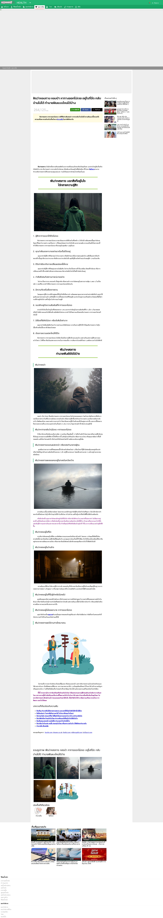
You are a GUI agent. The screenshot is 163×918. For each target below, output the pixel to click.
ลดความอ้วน (4, 897)
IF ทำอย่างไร (4, 883)
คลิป (79, 7)
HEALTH (21, 3)
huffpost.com (87, 732)
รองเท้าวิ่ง (3, 916)
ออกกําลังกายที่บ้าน (6, 909)
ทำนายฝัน (39, 816)
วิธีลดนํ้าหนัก (4, 900)
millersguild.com (76, 732)
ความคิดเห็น (76, 109)
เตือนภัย (59, 7)
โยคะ (2, 914)
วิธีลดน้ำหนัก (17, 7)
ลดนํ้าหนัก (3, 888)
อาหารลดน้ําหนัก (5, 881)
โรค (50, 7)
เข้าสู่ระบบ (156, 3)
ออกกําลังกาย (4, 907)
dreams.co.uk (57, 732)
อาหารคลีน (4, 890)
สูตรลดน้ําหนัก (5, 892)
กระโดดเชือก (4, 912)
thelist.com (67, 732)
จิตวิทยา (51, 816)
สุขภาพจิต (41, 7)
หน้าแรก (6, 7)
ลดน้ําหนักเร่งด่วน (5, 885)
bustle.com (48, 732)
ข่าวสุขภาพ (70, 7)
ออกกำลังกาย (29, 7)
